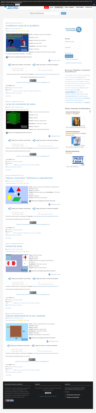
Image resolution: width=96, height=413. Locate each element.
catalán (81, 91)
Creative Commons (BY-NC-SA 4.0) (48, 396)
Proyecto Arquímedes (72, 397)
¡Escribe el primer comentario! (14, 93)
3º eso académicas (69, 79)
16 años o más (81, 85)
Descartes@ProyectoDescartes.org (74, 389)
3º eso (84, 77)
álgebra (16, 164)
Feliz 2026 (69, 153)
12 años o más (74, 83)
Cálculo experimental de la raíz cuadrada (25, 316)
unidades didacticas (69, 102)
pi (65, 100)
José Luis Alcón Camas (17, 107)
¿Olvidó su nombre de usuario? (73, 63)
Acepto (17, 4)
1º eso (27, 164)
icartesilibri (85, 96)
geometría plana (78, 96)
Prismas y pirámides (72, 113)
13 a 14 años (81, 83)
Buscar (63, 13)
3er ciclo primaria (78, 77)
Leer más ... (9, 96)
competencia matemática (70, 94)
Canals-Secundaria (17, 87)
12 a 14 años (20, 91)
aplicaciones (38, 91)
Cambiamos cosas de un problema (22, 25)
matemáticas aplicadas (78, 98)
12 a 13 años (86, 81)
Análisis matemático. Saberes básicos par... (76, 134)
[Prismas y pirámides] (78, 121)
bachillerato (72, 89)
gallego (66, 96)
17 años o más (68, 87)
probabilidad (68, 100)
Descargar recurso (55, 60)
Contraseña (67, 47)
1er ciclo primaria (69, 75)
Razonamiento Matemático (78, 100)
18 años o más (75, 87)
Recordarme (68, 53)
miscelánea (86, 98)
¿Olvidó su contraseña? (71, 59)
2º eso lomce (71, 77)
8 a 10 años (73, 81)
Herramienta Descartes (73, 395)
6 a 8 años (67, 81)
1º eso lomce (79, 75)
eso (15, 91)
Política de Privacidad (17, 2)
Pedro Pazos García (17, 28)
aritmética (67, 89)
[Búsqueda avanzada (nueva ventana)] (73, 29)
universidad (78, 102)
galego (86, 94)
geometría (20, 233)
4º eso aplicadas (86, 79)
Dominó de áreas (14, 246)
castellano (31, 91)
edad (77, 94)
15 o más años (74, 85)
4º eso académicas (78, 79)
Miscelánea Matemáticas (72, 151)
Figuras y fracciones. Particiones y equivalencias (29, 178)
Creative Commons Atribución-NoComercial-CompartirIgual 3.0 (33, 82)
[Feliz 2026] (78, 160)
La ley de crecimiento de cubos (21, 104)
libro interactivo (68, 98)
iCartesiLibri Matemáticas (73, 112)
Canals (26, 91)
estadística (82, 94)
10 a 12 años (80, 81)
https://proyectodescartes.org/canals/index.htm (47, 74)
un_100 (83, 102)
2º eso (66, 77)
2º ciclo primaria (86, 75)
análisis (81, 87)
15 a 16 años (68, 85)
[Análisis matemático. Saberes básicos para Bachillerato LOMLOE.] (78, 141)
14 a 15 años (87, 83)
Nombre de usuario (69, 41)
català (77, 91)
